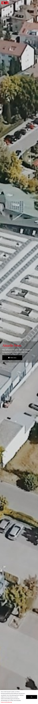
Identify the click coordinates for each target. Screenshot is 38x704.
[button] (33, 3)
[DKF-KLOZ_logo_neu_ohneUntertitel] (6, 2)
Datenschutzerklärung (6, 702)
